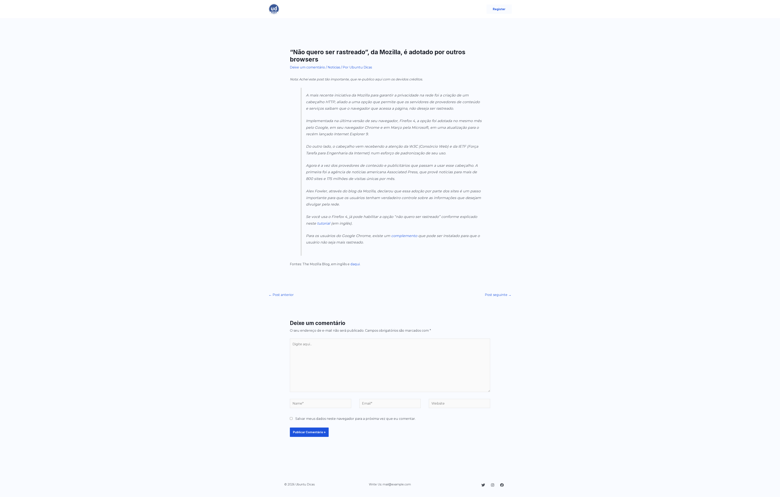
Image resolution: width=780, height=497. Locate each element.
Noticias (334, 67)
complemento (404, 236)
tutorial (323, 223)
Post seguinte (498, 295)
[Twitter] (483, 485)
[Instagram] (492, 485)
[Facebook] (502, 485)
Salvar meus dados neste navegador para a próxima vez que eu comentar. (355, 419)
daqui (355, 264)
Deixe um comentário (307, 67)
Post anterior (281, 295)
